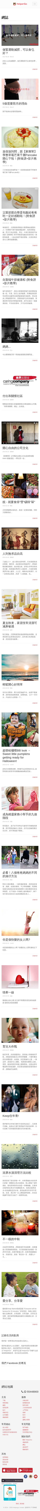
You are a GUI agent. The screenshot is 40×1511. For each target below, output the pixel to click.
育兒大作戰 (10, 1046)
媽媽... (7, 346)
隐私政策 (5, 1462)
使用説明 (5, 1407)
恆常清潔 (25, 1405)
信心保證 (5, 1427)
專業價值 (5, 1403)
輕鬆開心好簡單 (13, 684)
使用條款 (5, 1457)
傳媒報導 (5, 1417)
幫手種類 (25, 1427)
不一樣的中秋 (11, 1239)
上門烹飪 (25, 1410)
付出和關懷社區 (13, 396)
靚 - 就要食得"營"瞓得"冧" (19, 502)
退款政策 (5, 1459)
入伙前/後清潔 (27, 1407)
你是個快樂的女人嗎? (16, 939)
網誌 (24, 1444)
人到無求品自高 (13, 553)
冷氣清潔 (25, 1400)
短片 (4, 1410)
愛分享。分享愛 (13, 1300)
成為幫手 (25, 1447)
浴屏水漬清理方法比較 (17, 1172)
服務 (4, 1405)
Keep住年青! (11, 1115)
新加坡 (5, 1464)
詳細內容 (35, 69)
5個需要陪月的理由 (15, 103)
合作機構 (5, 1415)
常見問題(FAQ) (27, 1432)
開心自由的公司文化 (15, 448)
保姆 (24, 1412)
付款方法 (5, 1434)
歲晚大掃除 (26, 1420)
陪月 (24, 1415)
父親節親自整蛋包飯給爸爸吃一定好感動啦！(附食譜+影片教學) (20, 216)
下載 (4, 1400)
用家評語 (5, 1412)
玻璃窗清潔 (26, 1403)
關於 (27, 1440)
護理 (24, 1417)
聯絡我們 (25, 1449)
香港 (17, 1503)
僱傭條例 (25, 1430)
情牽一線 (8, 992)
